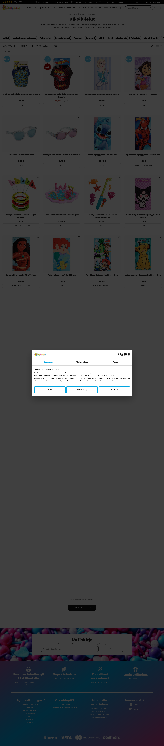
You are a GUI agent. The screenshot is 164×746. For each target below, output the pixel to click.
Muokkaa (80, 390)
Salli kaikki (114, 390)
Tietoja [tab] (115, 362)
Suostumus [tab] (48, 362)
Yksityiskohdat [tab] (82, 362)
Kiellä (50, 390)
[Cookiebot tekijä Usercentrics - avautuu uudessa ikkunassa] (120, 354)
